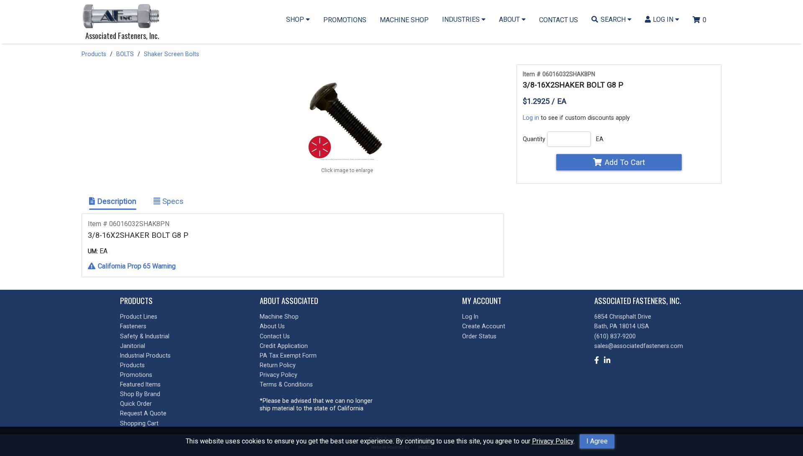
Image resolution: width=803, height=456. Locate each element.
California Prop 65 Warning (137, 266)
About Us (272, 326)
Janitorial (132, 346)
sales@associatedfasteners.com (638, 346)
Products (94, 54)
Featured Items (140, 384)
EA (600, 139)
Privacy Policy (552, 441)
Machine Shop (279, 316)
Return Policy (278, 365)
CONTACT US (558, 20)
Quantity (534, 139)
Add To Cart (625, 162)
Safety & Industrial (144, 336)
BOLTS (125, 54)
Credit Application (284, 346)
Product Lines (138, 316)
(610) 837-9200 (615, 336)
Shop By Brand (140, 394)
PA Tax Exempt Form (288, 355)
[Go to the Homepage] (123, 17)
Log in (531, 117)
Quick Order (136, 403)
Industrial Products (145, 355)
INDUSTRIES (461, 19)
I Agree (597, 441)
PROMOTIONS (344, 20)
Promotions (136, 374)
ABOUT (510, 19)
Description (115, 201)
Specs (172, 201)
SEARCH (614, 19)
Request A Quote (143, 413)
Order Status (479, 336)
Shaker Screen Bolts (171, 54)
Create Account (483, 326)
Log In (470, 316)
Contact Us (275, 336)
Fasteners (133, 326)
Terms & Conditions (286, 384)
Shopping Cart (139, 423)
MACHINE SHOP (404, 20)
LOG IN (664, 19)
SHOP (296, 19)
